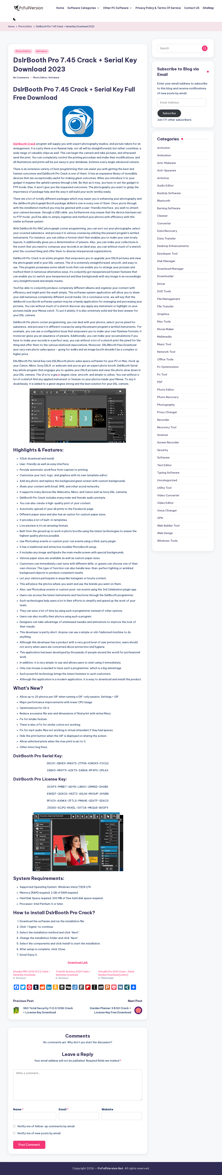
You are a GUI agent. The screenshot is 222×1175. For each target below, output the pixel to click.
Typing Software (168, 473)
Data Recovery (167, 231)
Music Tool (164, 344)
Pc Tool (162, 374)
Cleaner (162, 216)
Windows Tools (167, 540)
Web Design (165, 533)
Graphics (163, 314)
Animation (164, 155)
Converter (164, 223)
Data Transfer (166, 238)
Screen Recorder (168, 442)
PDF (160, 382)
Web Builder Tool (168, 525)
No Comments (21, 77)
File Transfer (165, 306)
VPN (160, 518)
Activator (163, 148)
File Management (168, 299)
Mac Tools (164, 321)
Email (63, 1109)
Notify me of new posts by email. (39, 1133)
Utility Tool (164, 488)
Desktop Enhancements (173, 246)
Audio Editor (165, 185)
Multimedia (164, 337)
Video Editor (165, 503)
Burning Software (168, 208)
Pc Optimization (168, 367)
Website (107, 1109)
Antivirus (163, 178)
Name (18, 1109)
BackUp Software (169, 193)
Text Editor (164, 465)
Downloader (165, 276)
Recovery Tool (166, 427)
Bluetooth (163, 201)
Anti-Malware (166, 163)
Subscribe (169, 113)
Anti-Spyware (166, 170)
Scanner (162, 435)
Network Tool (166, 352)
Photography (166, 405)
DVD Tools (164, 291)
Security (162, 450)
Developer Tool (167, 253)
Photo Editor (23, 51)
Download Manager (170, 269)
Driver (161, 284)
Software (41, 51)
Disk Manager (166, 261)
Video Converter (168, 495)
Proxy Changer (167, 412)
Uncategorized (167, 480)
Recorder (163, 420)
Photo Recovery (168, 397)
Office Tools (165, 359)
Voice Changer (167, 510)
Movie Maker (165, 329)
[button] (205, 48)
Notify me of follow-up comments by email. (46, 1126)
